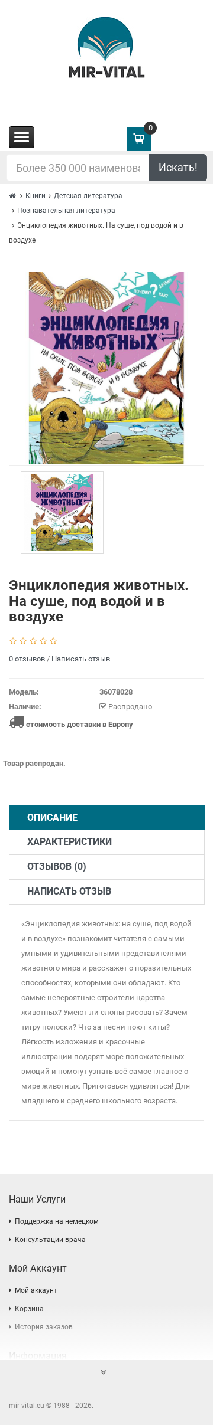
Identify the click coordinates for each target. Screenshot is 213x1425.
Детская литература (88, 196)
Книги (35, 196)
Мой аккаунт (36, 1290)
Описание (52, 817)
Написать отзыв (80, 658)
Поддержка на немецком (57, 1221)
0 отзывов (27, 658)
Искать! (178, 167)
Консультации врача (50, 1240)
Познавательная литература (66, 211)
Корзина (29, 1309)
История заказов (44, 1327)
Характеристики (69, 841)
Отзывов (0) (56, 866)
